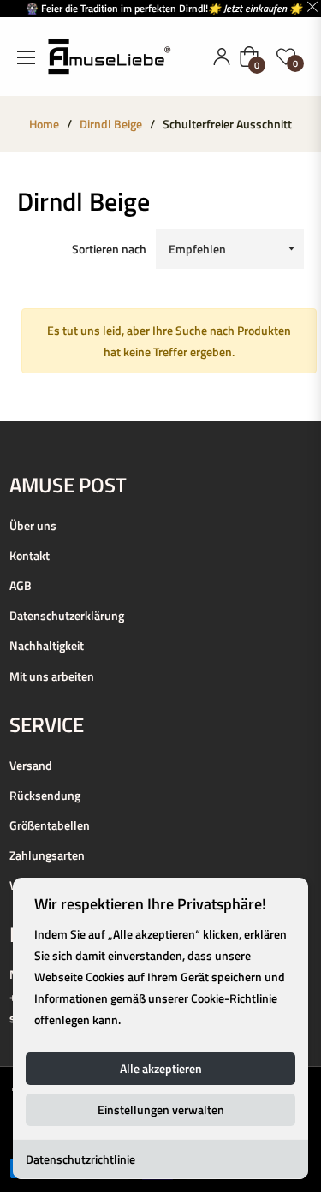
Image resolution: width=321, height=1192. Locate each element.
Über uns (32, 525)
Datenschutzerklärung (66, 615)
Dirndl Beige (111, 124)
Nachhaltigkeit (46, 645)
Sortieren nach (109, 249)
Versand (30, 765)
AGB (20, 585)
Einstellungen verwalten (161, 1109)
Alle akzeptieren (161, 1068)
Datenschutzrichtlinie (80, 1159)
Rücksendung (44, 795)
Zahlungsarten (47, 855)
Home (44, 124)
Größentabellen (49, 825)
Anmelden (222, 56)
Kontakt (29, 555)
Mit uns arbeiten (51, 676)
